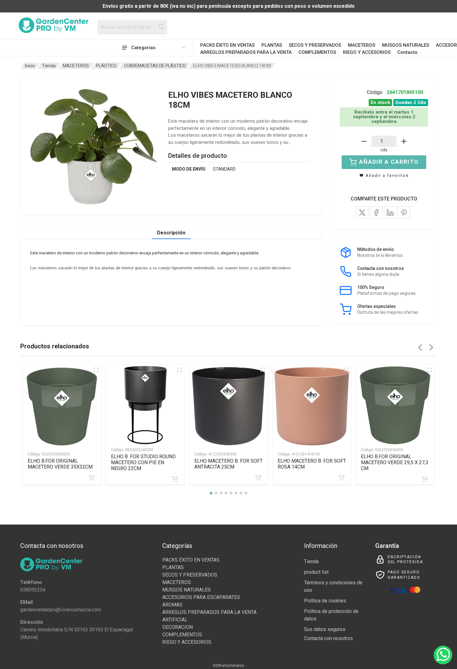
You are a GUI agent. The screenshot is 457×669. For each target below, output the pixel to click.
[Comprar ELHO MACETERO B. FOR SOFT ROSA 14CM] (341, 477)
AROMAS (172, 605)
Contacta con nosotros (328, 638)
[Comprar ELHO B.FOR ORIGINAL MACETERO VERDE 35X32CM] (91, 477)
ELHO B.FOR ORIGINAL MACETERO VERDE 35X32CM (60, 464)
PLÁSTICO (106, 65)
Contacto (407, 52)
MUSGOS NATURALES (405, 45)
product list (316, 572)
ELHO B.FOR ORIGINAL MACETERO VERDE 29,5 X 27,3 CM (394, 462)
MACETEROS (361, 45)
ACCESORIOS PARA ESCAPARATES (201, 597)
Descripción (171, 233)
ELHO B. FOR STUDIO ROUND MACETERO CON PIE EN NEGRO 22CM (143, 462)
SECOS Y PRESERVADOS (315, 45)
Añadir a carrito (389, 161)
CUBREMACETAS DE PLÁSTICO (155, 65)
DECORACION (177, 627)
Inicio (30, 65)
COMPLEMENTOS (317, 52)
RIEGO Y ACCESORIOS (366, 52)
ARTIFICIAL (174, 620)
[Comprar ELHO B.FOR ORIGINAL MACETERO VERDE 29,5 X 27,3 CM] (424, 479)
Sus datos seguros (324, 629)
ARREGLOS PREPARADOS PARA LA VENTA (246, 52)
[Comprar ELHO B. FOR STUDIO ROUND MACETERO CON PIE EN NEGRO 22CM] (174, 479)
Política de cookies (325, 601)
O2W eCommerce (228, 665)
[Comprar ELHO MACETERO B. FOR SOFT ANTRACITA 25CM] (258, 477)
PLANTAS (271, 45)
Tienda (49, 65)
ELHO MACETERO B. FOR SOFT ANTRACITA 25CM (228, 464)
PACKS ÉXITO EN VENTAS (227, 45)
